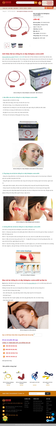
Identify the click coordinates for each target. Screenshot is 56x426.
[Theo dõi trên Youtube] (47, 417)
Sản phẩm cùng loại (9, 366)
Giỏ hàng (26, 406)
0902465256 (49, 1)
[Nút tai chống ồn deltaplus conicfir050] (8, 375)
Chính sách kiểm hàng (38, 408)
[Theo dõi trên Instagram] (50, 417)
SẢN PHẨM (16, 8)
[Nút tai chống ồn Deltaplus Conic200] (21, 375)
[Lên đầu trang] (54, 410)
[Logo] (7, 1)
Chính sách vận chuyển (38, 403)
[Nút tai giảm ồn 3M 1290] (34, 375)
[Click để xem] (17, 27)
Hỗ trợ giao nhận (48, 409)
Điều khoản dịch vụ (48, 413)
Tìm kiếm (26, 401)
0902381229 (50, 4)
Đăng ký (26, 405)
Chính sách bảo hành (37, 410)
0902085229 (50, 2)
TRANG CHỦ (5, 8)
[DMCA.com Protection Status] (5, 418)
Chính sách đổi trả (37, 405)
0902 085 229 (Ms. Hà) (11, 415)
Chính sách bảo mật (37, 401)
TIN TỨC (21, 8)
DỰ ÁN (25, 8)
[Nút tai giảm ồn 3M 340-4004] (47, 375)
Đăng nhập (26, 403)
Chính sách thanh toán (38, 406)
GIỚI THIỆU (10, 8)
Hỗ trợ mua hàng (48, 402)
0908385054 (49, 3)
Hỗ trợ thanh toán (49, 406)
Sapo (40, 424)
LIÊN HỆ (29, 8)
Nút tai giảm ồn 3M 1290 (34, 382)
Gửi (47, 393)
